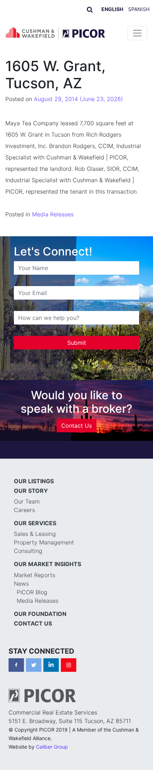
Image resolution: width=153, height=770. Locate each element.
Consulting (28, 550)
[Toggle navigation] (137, 33)
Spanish (138, 9)
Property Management (44, 542)
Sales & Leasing (35, 533)
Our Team (27, 501)
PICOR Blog (32, 592)
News (21, 583)
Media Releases (53, 214)
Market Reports (34, 575)
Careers (24, 509)
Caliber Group (52, 747)
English (112, 9)
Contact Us (76, 425)
